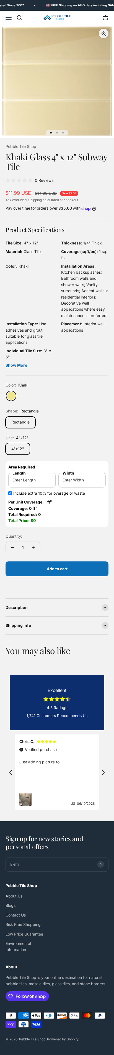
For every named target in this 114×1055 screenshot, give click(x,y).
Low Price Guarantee (24, 934)
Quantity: (14, 536)
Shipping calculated (43, 200)
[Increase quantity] (33, 547)
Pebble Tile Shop (21, 146)
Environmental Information (18, 946)
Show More (16, 365)
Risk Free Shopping (23, 924)
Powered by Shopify (63, 1039)
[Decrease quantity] (13, 547)
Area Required (21, 467)
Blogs (10, 905)
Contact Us (16, 915)
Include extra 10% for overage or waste (49, 493)
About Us (14, 896)
